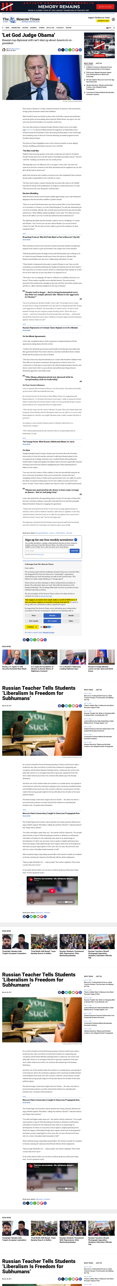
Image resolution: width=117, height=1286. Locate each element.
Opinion (41, 28)
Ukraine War (15, 28)
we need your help (45, 596)
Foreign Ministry (42, 533)
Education (39, 912)
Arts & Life (50, 28)
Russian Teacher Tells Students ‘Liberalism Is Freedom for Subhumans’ (39, 693)
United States (60, 533)
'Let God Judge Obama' (28, 35)
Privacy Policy (40, 554)
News (7, 28)
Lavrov (51, 533)
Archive (68, 28)
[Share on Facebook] (59, 49)
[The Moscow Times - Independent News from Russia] (21, 19)
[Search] (114, 28)
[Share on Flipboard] (76, 49)
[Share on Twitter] (63, 49)
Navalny (47, 912)
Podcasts (60, 28)
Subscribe (74, 551)
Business (33, 28)
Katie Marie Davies (14, 49)
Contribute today (103, 20)
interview (29, 130)
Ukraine (69, 533)
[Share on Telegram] (66, 49)
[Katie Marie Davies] (4, 49)
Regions (25, 28)
